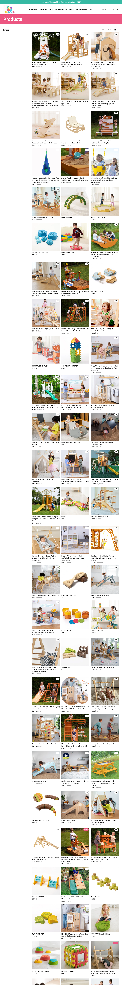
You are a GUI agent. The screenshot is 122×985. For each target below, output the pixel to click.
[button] (110, 30)
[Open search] (110, 9)
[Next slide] (117, 2)
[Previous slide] (4, 2)
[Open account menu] (113, 9)
